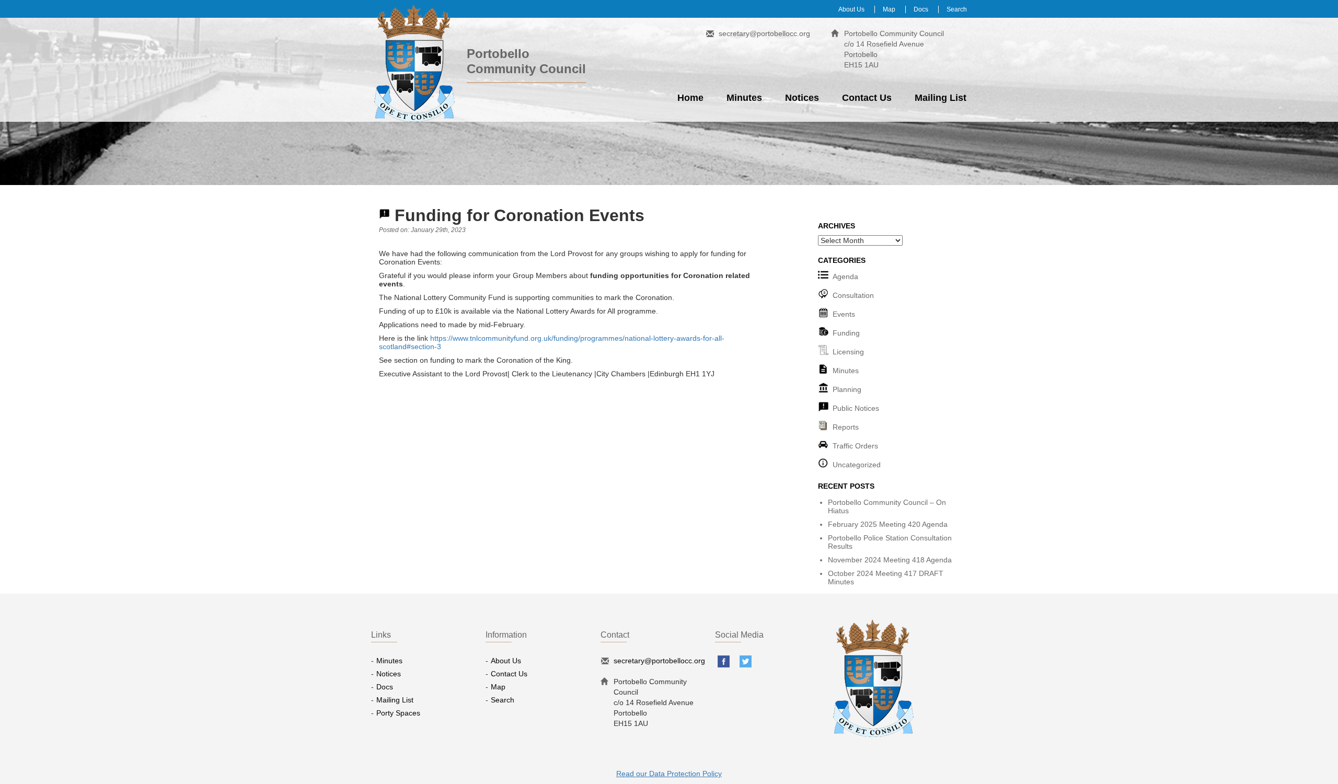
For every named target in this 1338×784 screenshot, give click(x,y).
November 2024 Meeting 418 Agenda (890, 560)
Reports (846, 427)
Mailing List (940, 98)
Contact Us (867, 98)
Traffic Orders (855, 446)
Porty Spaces (398, 713)
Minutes (744, 98)
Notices (802, 98)
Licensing (848, 352)
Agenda (845, 276)
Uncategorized (857, 464)
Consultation (853, 295)
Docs (921, 9)
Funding (846, 333)
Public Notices (856, 408)
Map (889, 9)
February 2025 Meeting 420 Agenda (888, 524)
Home (690, 98)
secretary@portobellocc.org (764, 33)
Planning (847, 389)
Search (957, 9)
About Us (851, 9)
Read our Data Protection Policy (669, 773)
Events (844, 314)
